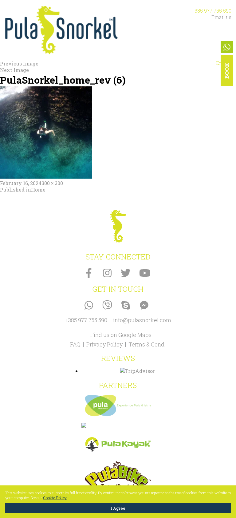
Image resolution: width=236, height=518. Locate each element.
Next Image (14, 70)
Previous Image (19, 63)
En (219, 63)
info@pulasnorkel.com (142, 320)
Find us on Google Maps (120, 334)
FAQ (76, 344)
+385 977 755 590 (211, 10)
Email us (221, 17)
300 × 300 (52, 183)
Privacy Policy (104, 344)
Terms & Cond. (147, 344)
